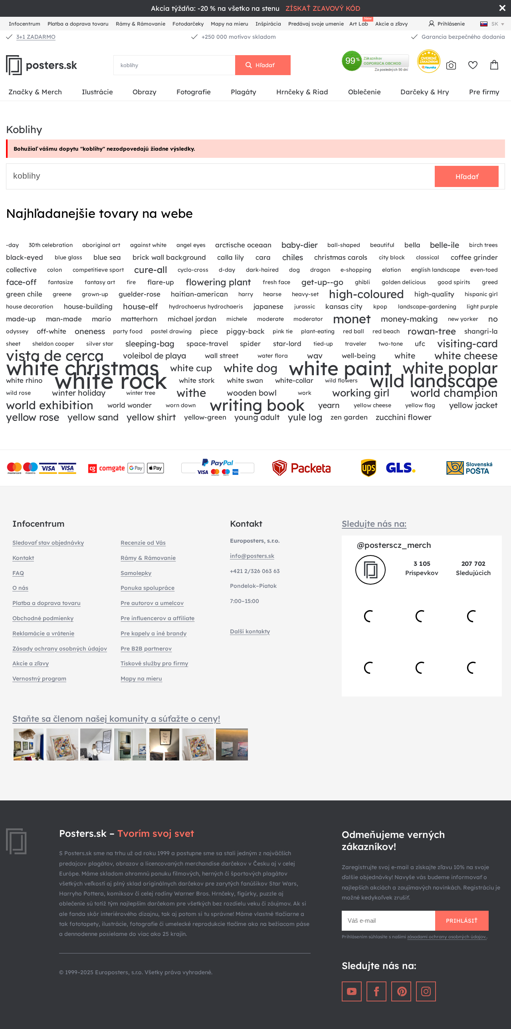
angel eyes (191, 245)
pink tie (283, 331)
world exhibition (49, 405)
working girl (360, 393)
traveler (355, 343)
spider (250, 343)
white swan (245, 380)
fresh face (276, 282)
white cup (191, 368)
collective (21, 269)
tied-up (323, 343)
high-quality (434, 294)
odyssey (17, 331)
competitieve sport (98, 269)
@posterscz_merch (394, 545)
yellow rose (32, 417)
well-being (359, 355)
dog (294, 269)
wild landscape (434, 380)
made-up (21, 318)
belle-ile (444, 245)
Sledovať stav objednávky (48, 542)
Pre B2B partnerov (146, 648)
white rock (110, 380)
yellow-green (205, 417)
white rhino (24, 380)
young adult (257, 417)
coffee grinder (474, 257)
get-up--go (322, 282)
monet (352, 319)
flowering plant (218, 282)
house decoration (29, 306)
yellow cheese (372, 405)
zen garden (349, 417)
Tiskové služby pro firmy (154, 663)
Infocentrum (24, 23)
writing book (257, 405)
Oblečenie (364, 92)
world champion (454, 393)
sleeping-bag (149, 343)
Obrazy (144, 92)
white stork (197, 380)
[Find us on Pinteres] (401, 991)
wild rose (18, 392)
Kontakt (23, 557)
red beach (386, 331)
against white (148, 245)
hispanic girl (481, 294)
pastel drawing (171, 331)
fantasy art (100, 282)
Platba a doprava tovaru (78, 23)
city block (392, 257)
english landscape (435, 269)
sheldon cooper (53, 343)
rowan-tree (432, 331)
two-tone (390, 343)
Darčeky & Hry (424, 92)
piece (209, 331)
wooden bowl (252, 393)
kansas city (343, 306)
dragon (320, 269)
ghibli (362, 282)
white (404, 355)
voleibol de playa (154, 355)
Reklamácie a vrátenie (43, 633)
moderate (270, 318)
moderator (308, 318)
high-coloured (366, 294)
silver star (99, 343)
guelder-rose (139, 294)
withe (191, 393)
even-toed (484, 269)
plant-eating (318, 331)
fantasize (60, 282)
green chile (24, 294)
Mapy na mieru (229, 23)
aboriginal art (101, 245)
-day (12, 245)
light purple (482, 306)
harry (245, 294)
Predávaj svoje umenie (316, 23)
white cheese (466, 356)
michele (236, 318)
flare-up (160, 282)
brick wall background (169, 257)
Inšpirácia (268, 23)
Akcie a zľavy (391, 23)
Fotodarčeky (188, 23)
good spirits (454, 282)
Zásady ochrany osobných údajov (59, 648)
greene (62, 294)
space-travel (207, 343)
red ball (353, 331)
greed (490, 282)
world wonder (129, 405)
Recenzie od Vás (143, 542)
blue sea (107, 257)
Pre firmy (484, 92)
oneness (90, 331)
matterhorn (139, 318)
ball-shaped (343, 245)
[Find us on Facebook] (376, 991)
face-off (21, 282)
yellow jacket (473, 405)
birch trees (483, 245)
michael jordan (192, 318)
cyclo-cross (193, 269)
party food (128, 331)
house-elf (140, 306)
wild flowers (341, 380)
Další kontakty (250, 631)
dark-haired (262, 269)
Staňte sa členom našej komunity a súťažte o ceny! (116, 718)
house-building (88, 306)
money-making (409, 319)
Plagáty (243, 92)
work (304, 392)
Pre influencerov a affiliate (157, 618)
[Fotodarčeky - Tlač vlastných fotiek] (451, 65)
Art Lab (360, 22)
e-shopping (356, 269)
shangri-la (481, 331)
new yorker (463, 318)
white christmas (82, 368)
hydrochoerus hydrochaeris (206, 306)
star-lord (287, 343)
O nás (20, 587)
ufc (420, 343)
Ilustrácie (97, 92)
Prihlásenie (451, 23)
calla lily (230, 257)
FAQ (18, 573)
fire (131, 282)
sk (494, 23)
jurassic (304, 306)
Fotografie (193, 92)
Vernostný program (39, 678)
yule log (305, 417)
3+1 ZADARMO (35, 36)
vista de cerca (55, 356)
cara (263, 257)
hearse (272, 294)
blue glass (68, 257)
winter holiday (78, 393)
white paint (340, 368)
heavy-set (305, 294)
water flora (272, 355)
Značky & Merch (35, 92)
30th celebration (51, 245)
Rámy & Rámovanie (140, 23)
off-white (51, 331)
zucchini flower (404, 417)
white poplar (450, 368)
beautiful (382, 245)
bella (412, 245)
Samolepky (136, 573)
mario (101, 318)
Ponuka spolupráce (147, 587)
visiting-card (467, 344)
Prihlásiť (461, 920)
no (493, 319)
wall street (221, 355)
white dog (250, 368)
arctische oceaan (243, 245)
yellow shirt (151, 417)
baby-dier (299, 245)
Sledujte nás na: (374, 523)
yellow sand (93, 417)
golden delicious (404, 282)
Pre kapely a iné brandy (153, 633)
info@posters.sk (252, 555)
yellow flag (420, 405)
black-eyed (24, 257)
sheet (13, 343)
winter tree (140, 392)
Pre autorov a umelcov (152, 603)
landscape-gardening (427, 306)
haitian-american (199, 294)
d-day (227, 269)
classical (427, 257)
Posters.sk (59, 65)
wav (315, 355)
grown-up (95, 294)
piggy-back (245, 331)
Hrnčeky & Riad (302, 92)
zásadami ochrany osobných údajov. (447, 936)
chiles (292, 257)
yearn (329, 405)
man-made (64, 318)
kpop (380, 306)
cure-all (150, 269)
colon (54, 269)
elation (391, 269)
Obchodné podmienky (42, 618)
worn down (181, 405)
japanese (268, 306)
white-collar (294, 380)
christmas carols (340, 257)
